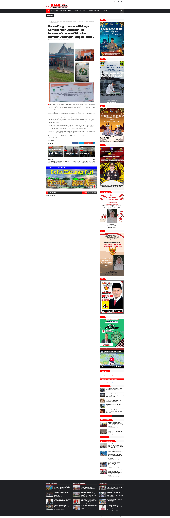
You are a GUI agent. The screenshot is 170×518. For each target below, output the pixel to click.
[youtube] (118, 1)
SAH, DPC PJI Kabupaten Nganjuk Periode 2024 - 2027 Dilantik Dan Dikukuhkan (61, 494)
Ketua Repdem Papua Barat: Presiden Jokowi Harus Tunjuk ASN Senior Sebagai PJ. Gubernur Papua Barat (115, 507)
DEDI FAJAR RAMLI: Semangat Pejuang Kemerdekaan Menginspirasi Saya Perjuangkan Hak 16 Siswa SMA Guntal (115, 464)
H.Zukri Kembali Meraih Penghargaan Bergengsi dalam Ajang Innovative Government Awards (62, 487)
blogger (85, 192)
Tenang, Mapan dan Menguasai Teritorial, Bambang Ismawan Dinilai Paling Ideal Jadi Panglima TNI (89, 500)
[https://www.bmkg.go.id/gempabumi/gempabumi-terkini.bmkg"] (100, 377)
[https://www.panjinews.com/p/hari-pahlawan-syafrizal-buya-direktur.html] (112, 346)
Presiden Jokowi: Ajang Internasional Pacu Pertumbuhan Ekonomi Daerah (89, 506)
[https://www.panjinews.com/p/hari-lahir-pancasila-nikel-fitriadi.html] (112, 275)
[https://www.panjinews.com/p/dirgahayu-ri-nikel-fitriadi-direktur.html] (112, 228)
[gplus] (122, 1)
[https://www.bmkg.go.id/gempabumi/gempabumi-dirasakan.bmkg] (112, 382)
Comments (117, 415)
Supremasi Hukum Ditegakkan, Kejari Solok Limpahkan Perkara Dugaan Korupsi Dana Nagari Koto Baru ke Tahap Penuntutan (115, 445)
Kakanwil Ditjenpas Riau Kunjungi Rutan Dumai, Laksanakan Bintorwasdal (86, 153)
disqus (89, 192)
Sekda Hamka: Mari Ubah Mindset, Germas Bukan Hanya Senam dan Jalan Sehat (115, 431)
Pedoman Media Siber (51, 1)
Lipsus (104, 10)
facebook (94, 192)
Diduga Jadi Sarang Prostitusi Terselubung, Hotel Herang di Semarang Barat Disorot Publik (115, 395)
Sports (76, 10)
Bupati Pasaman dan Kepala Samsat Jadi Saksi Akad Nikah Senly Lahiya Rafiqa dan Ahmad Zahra (114, 400)
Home (49, 21)
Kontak (74, 1)
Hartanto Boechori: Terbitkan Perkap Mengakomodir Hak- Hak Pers (62, 500)
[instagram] (120, 1)
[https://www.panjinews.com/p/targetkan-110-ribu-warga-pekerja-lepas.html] (112, 313)
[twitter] (116, 1)
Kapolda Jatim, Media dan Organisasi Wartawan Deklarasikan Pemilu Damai (62, 507)
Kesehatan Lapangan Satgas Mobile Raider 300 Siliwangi (115, 500)
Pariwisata (97, 10)
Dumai (52, 21)
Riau (55, 21)
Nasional (62, 10)
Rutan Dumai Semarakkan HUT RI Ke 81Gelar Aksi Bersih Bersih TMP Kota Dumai (71, 153)
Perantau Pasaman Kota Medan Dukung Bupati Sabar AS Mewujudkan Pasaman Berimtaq (88, 487)
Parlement (82, 10)
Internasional (54, 10)
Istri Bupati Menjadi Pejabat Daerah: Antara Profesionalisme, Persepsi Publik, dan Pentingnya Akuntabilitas (114, 390)
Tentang (70, 1)
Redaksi (79, 1)
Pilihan (90, 10)
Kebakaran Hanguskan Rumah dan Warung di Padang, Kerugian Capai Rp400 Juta (114, 411)
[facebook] (114, 1)
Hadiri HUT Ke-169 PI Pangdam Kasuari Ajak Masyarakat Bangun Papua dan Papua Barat (114, 487)
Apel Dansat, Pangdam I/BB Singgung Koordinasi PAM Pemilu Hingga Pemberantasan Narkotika (88, 494)
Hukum (69, 10)
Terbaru (106, 415)
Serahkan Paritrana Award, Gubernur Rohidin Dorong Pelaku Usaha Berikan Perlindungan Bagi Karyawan (115, 424)
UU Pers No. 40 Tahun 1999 (62, 1)
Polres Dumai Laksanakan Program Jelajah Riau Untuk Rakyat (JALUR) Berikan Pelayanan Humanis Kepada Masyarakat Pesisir (55, 152)
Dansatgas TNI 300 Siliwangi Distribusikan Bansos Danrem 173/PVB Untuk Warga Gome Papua (115, 494)
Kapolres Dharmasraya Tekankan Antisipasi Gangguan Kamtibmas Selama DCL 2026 (113, 406)
